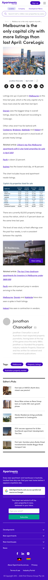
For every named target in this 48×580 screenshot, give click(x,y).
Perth (5, 159)
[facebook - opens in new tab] (17, 553)
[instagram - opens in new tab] (28, 553)
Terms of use (15, 570)
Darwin (6, 110)
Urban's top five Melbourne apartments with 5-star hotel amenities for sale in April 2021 (24, 148)
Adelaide (26, 129)
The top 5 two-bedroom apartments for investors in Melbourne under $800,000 (23, 275)
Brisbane (17, 129)
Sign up (35, 3)
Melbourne (34, 95)
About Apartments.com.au (18, 565)
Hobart (37, 129)
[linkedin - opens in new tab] (22, 553)
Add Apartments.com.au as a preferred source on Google (25, 490)
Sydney (6, 166)
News (7, 21)
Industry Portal (29, 570)
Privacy (34, 565)
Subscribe (24, 517)
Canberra (7, 129)
